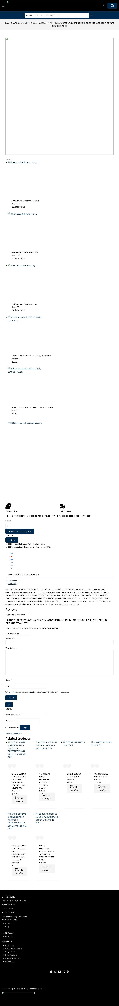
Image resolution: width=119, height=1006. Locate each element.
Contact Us (9, 936)
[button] (19, 799)
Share (13, 540)
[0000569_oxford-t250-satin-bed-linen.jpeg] (47, 461)
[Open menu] (3, 5)
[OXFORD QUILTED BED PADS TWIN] (74, 752)
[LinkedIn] (59, 971)
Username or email (13, 715)
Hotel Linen (9, 946)
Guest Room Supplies (13, 949)
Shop (7, 927)
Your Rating (10, 634)
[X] (63, 971)
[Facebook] (51, 971)
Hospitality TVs (11, 952)
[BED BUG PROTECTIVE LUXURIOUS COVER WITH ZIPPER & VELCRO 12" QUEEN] (47, 824)
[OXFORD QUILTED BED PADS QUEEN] (102, 752)
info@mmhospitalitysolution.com (14, 917)
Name (8, 680)
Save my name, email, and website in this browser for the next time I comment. (38, 692)
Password (10, 721)
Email (8, 686)
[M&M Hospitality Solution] (11, 5)
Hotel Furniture (11, 955)
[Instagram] (55, 971)
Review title (9, 639)
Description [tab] (12, 581)
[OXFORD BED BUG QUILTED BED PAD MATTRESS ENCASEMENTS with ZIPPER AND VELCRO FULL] (19, 752)
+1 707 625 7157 (8, 912)
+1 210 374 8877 (8, 908)
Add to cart (13, 531)
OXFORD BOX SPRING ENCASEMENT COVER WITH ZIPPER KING (45, 779)
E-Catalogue (10, 961)
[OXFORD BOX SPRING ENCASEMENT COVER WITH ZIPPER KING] (47, 752)
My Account (10, 933)
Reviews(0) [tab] (12, 584)
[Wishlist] (10, 766)
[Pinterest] (67, 971)
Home (7, 924)
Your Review (11, 648)
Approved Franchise (13, 958)
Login (25, 728)
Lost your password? (13, 733)
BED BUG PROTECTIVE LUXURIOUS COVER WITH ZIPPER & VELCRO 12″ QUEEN (47, 851)
